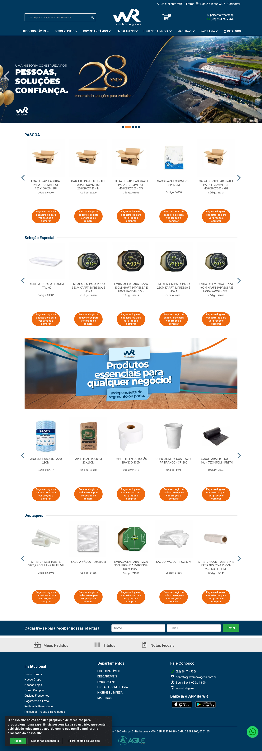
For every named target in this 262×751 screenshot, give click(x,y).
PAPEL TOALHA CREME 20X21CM (88, 460)
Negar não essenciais (45, 740)
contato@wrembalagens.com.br (195, 677)
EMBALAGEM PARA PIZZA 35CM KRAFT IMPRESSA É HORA (88, 287)
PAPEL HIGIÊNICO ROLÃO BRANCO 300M (131, 460)
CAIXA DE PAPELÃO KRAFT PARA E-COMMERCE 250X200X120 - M (88, 184)
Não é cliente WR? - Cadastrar (220, 3)
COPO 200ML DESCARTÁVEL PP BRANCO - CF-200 (174, 460)
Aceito (18, 740)
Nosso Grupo (33, 679)
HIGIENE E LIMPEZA (110, 692)
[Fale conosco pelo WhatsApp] (252, 732)
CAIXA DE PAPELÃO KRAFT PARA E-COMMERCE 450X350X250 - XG (131, 184)
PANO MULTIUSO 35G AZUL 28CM (46, 460)
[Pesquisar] (92, 17)
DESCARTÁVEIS (107, 676)
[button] (123, 127)
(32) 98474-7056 (222, 19)
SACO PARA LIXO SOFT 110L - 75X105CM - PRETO (216, 460)
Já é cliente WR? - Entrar (177, 3)
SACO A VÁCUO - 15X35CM (173, 561)
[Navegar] (6, 75)
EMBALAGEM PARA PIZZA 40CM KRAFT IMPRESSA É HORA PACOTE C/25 (216, 287)
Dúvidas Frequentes (37, 695)
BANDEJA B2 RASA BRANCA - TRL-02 (46, 285)
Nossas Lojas (33, 685)
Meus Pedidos (55, 645)
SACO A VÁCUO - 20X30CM (88, 561)
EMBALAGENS (106, 682)
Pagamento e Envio (37, 701)
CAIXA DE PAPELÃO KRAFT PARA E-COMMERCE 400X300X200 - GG (216, 184)
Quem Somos (33, 674)
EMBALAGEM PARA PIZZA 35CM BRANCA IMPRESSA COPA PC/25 (131, 565)
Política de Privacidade (39, 706)
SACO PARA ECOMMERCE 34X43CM (173, 183)
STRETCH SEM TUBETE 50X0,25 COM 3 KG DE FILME (46, 563)
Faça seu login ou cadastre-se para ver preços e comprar (46, 216)
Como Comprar (34, 690)
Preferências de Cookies (84, 740)
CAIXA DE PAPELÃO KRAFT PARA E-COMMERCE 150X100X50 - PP (46, 184)
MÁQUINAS (104, 698)
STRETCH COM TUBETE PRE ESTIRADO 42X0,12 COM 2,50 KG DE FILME (216, 565)
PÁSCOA (32, 135)
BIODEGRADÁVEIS (108, 671)
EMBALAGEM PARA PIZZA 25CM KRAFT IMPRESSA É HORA (173, 287)
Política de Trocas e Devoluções (45, 711)
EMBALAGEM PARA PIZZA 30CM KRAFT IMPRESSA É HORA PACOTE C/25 (131, 287)
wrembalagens (184, 688)
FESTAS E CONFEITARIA (112, 687)
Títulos (108, 645)
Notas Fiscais (162, 645)
